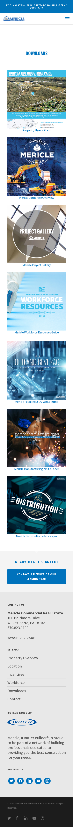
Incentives (15, 674)
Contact (14, 698)
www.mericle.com (21, 637)
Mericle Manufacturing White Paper (36, 469)
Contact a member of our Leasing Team (36, 576)
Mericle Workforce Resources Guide (36, 332)
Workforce (16, 682)
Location (14, 666)
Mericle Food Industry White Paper (36, 402)
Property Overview (22, 657)
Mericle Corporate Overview (36, 198)
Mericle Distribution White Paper (36, 536)
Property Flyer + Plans (36, 130)
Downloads (16, 690)
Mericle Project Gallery (36, 265)
